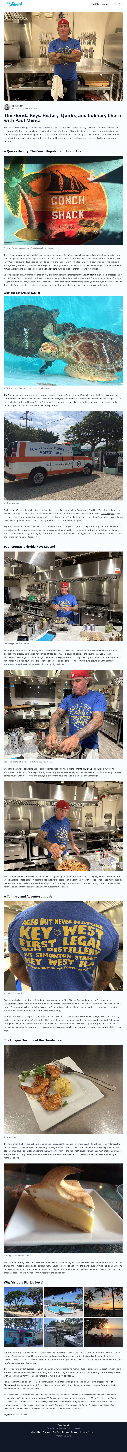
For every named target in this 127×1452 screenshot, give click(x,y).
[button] (114, 3)
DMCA (56, 1432)
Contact (105, 4)
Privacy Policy (86, 1432)
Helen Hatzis (17, 105)
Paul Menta (101, 650)
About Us (94, 4)
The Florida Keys (11, 395)
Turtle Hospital (107, 513)
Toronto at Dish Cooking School (89, 768)
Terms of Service (69, 1432)
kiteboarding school (13, 1003)
